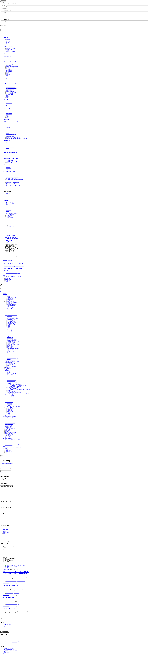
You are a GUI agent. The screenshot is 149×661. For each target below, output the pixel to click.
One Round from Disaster (10, 585)
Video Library (8, 193)
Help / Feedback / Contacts (8, 636)
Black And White (6, 23)
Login (1, 287)
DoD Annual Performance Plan (8, 649)
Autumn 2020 (5, 531)
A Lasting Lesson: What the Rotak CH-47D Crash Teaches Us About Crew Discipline (11, 239)
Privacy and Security (6, 656)
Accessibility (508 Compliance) (8, 648)
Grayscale (4, 14)
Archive (4, 533)
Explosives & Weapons (21, 581)
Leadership (5, 626)
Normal (6, 3)
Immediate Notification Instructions (12, 177)
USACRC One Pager (7, 624)
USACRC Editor (8, 231)
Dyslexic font (5, 12)
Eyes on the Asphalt (9, 597)
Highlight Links (6, 21)
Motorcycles (16, 593)
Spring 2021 (5, 529)
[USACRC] (2, 29)
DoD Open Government (7, 651)
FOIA (4, 653)
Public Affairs (5, 639)
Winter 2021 (5, 530)
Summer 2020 (6, 532)
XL (12, 3)
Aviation (9, 229)
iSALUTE (5, 654)
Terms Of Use (14, 659)
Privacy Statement (8, 659)
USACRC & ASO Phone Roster (9, 637)
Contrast (4, 17)
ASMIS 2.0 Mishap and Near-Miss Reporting (14, 179)
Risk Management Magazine (11, 195)
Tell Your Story (3, 537)
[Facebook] (4, 632)
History (4, 625)
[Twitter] (1, 632)
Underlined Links (6, 19)
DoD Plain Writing (6, 652)
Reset (2, 25)
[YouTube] (6, 632)
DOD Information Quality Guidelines (10, 650)
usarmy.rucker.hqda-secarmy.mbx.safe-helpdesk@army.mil (14, 640)
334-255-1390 (14, 642)
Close (5, 25)
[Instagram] (8, 632)
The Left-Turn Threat (9, 608)
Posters (7, 194)
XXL (16, 3)
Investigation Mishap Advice (11, 178)
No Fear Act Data (6, 655)
